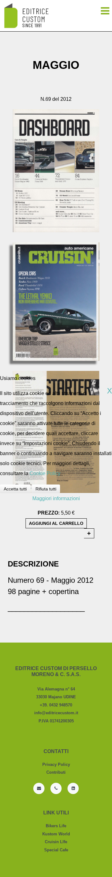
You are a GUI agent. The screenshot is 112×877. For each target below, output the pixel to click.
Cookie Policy (45, 473)
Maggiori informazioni (56, 498)
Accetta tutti (15, 488)
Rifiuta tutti (45, 488)
